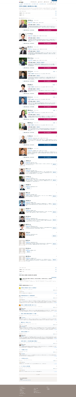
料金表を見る (38, 24)
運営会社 (48, 388)
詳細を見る (54, 164)
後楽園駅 (35, 60)
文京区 (31, 22)
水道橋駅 (35, 150)
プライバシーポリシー (36, 390)
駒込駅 (32, 250)
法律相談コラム (22, 390)
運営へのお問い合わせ (22, 393)
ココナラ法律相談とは (22, 388)
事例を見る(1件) (38, 62)
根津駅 (34, 22)
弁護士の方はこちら (54, 0)
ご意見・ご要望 (36, 388)
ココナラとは (21, 391)
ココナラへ (21, 0)
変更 (55, 11)
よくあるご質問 (22, 392)
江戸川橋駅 (32, 170)
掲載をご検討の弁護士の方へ (37, 392)
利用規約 (35, 389)
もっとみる (38, 374)
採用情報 (48, 389)
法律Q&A (21, 389)
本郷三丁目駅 (35, 138)
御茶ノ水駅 (32, 162)
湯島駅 (32, 202)
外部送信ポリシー (36, 391)
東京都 (29, 22)
